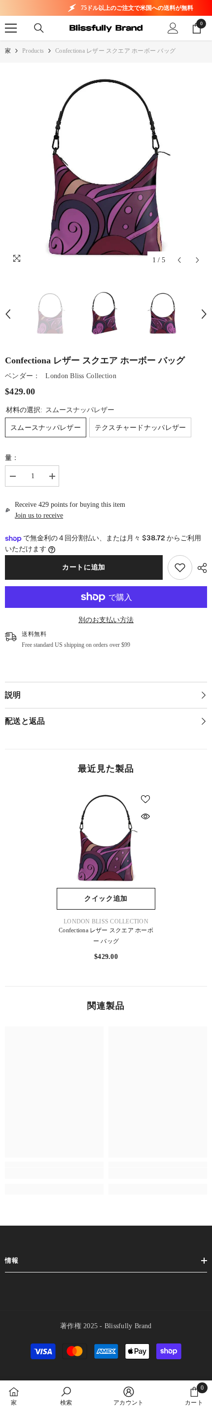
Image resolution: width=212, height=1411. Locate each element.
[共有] (199, 568)
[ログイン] (173, 28)
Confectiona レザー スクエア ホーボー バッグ (106, 936)
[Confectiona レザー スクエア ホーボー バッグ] (106, 838)
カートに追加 (84, 567)
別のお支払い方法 (106, 620)
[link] (180, 567)
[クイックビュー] (145, 816)
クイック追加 (106, 898)
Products (33, 50)
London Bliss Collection (80, 376)
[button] (179, 260)
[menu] (11, 28)
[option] (106, 169)
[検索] (39, 28)
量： (12, 457)
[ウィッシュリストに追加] (145, 799)
